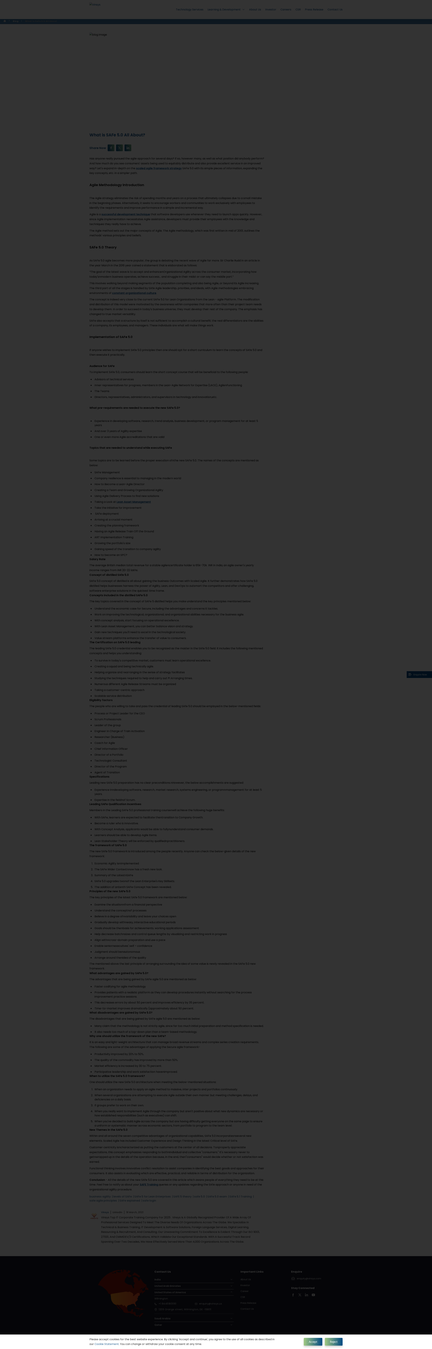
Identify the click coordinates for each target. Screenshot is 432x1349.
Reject (334, 1342)
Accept (313, 1342)
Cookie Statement (106, 1344)
